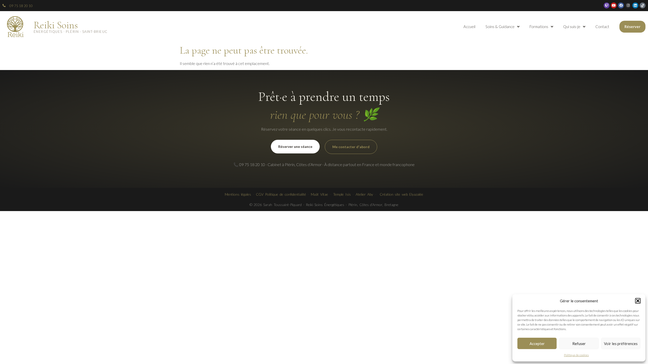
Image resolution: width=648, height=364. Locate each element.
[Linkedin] (635, 5)
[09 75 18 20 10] (4, 5)
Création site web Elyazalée (401, 194)
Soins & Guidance (500, 26)
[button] (637, 300)
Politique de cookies (576, 355)
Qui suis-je (571, 26)
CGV (260, 194)
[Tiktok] (642, 5)
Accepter (537, 343)
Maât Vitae (319, 194)
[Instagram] (628, 5)
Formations (539, 26)
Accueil (469, 26)
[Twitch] (607, 5)
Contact (602, 26)
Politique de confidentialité (285, 194)
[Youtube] (614, 5)
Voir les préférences (621, 343)
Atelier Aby (364, 194)
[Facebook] (621, 5)
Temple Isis (342, 194)
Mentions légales (238, 194)
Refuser (579, 343)
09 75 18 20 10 (21, 6)
